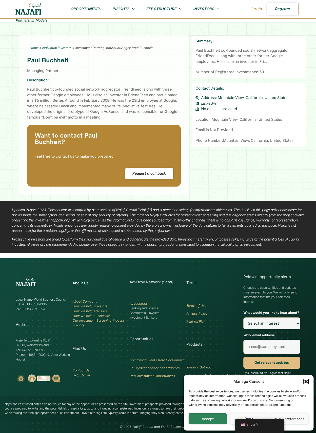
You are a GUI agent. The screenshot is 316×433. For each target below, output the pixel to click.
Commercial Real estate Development (157, 360)
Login (257, 8)
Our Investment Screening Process (99, 320)
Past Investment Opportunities (152, 376)
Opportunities (86, 9)
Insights (121, 9)
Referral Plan (196, 321)
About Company (85, 301)
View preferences (289, 419)
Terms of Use (196, 306)
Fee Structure (161, 9)
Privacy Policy (196, 313)
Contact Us (81, 370)
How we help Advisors (90, 311)
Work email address (259, 335)
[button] (306, 381)
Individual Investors (57, 48)
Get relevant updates (272, 363)
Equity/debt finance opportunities (155, 368)
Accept (208, 419)
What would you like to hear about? (271, 312)
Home (34, 48)
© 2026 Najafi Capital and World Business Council (158, 427)
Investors (203, 9)
